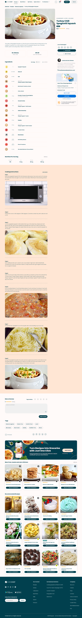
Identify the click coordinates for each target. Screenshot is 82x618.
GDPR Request (50, 616)
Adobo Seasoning (22, 110)
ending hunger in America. (67, 103)
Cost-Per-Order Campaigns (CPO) (55, 587)
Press (71, 590)
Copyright (74, 616)
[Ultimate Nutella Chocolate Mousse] (13, 508)
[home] (9, 2)
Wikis (34, 596)
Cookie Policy (73, 602)
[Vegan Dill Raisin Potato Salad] (31, 535)
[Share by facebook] (65, 47)
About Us (72, 584)
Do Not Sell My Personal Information (63, 616)
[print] (59, 47)
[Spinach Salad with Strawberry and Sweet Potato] (50, 561)
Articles (34, 587)
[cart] (60, 2)
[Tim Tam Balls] (31, 561)
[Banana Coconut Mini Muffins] (68, 477)
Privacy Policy (73, 599)
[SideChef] (10, 582)
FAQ (71, 608)
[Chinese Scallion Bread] (50, 477)
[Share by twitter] (68, 47)
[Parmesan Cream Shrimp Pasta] (13, 477)
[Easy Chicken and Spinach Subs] (13, 561)
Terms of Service (74, 596)
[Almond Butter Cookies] (31, 477)
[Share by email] (71, 47)
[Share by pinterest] (62, 47)
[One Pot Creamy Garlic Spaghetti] (68, 561)
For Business (45, 1)
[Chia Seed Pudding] (50, 508)
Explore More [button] (37, 1)
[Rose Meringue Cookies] (68, 508)
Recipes (35, 584)
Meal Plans (35, 593)
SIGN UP (67, 2)
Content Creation (51, 590)
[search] (56, 2)
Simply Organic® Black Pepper (25, 82)
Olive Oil (20, 71)
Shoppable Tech (50, 593)
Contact (72, 593)
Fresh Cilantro (29, 95)
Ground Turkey (21, 100)
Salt (19, 76)
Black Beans (21, 134)
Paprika (19, 120)
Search (34, 599)
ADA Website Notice (74, 605)
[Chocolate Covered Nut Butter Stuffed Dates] (31, 508)
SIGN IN (74, 2)
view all (75, 462)
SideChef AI (49, 596)
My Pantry (30, 1)
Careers (72, 587)
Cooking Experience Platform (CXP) (55, 584)
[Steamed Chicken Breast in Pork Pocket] (13, 535)
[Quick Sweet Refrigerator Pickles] (50, 535)
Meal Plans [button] (22, 1)
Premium (35, 602)
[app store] (18, 592)
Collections (35, 590)
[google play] (9, 592)
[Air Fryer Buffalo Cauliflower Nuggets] (68, 535)
